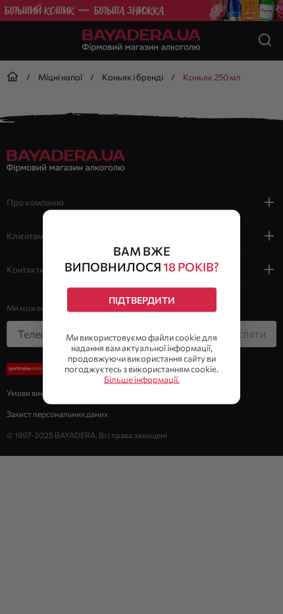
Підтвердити (142, 300)
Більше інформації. (142, 379)
